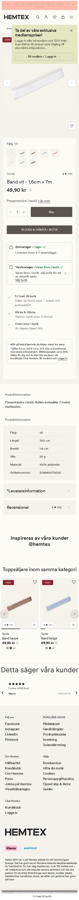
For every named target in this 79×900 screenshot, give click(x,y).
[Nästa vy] (72, 83)
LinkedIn (11, 734)
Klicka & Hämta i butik (39, 229)
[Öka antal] (23, 211)
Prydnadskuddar (55, 734)
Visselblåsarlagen (17, 789)
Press (9, 779)
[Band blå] (22, 162)
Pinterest (11, 740)
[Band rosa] (55, 153)
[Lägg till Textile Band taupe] (34, 624)
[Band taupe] (22, 153)
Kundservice (52, 763)
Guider (48, 789)
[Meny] (71, 17)
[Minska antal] (10, 211)
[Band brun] (33, 153)
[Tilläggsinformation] (30, 191)
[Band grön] (33, 162)
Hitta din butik (53, 768)
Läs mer (44, 201)
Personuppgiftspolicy (58, 779)
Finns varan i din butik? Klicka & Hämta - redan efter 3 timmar (39, 5)
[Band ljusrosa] (11, 162)
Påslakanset (51, 724)
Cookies (49, 773)
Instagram (12, 729)
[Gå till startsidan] (16, 17)
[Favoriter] (54, 17)
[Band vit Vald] (11, 153)
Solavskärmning (54, 745)
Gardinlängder (53, 729)
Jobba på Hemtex (18, 784)
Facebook (12, 724)
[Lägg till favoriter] (72, 126)
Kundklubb (13, 768)
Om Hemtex (14, 773)
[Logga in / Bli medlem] (46, 17)
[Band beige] (44, 153)
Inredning (50, 740)
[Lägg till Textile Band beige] (73, 624)
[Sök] (37, 17)
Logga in (62, 358)
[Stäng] (71, 30)
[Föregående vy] (7, 83)
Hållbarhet (12, 763)
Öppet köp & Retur (57, 784)
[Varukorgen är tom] (63, 17)
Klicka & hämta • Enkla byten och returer (39, 893)
